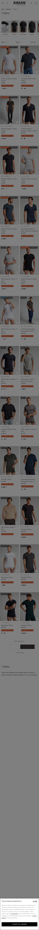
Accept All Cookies (19, 924)
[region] (19, 914)
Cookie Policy (14, 913)
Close (35, 901)
